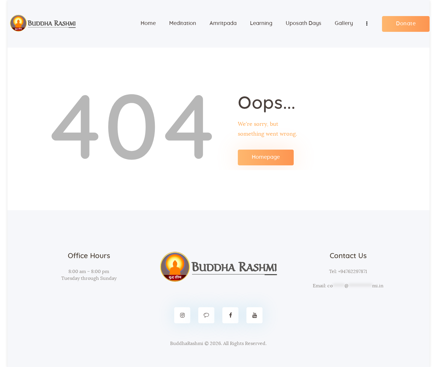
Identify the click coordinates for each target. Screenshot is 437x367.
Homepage (266, 157)
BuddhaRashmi (186, 343)
